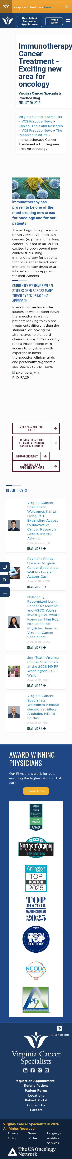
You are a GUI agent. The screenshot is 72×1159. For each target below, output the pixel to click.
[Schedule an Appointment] (5, 579)
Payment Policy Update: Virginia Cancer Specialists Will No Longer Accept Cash (43, 568)
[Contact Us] (5, 567)
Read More (34, 548)
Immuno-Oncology (27, 456)
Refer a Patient (54, 21)
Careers (36, 1110)
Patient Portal (36, 1100)
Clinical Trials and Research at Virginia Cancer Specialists (31, 443)
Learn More (36, 791)
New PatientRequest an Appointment (29, 21)
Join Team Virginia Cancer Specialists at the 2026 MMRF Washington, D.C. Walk (43, 666)
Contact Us (36, 1105)
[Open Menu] (5, 592)
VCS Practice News (37, 121)
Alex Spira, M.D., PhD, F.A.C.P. (31, 428)
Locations (36, 1095)
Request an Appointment (34, 1081)
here (39, 7)
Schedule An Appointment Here (32, 465)
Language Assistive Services (54, 1138)
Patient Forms (36, 1090)
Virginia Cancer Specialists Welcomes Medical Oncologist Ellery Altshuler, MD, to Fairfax (43, 707)
